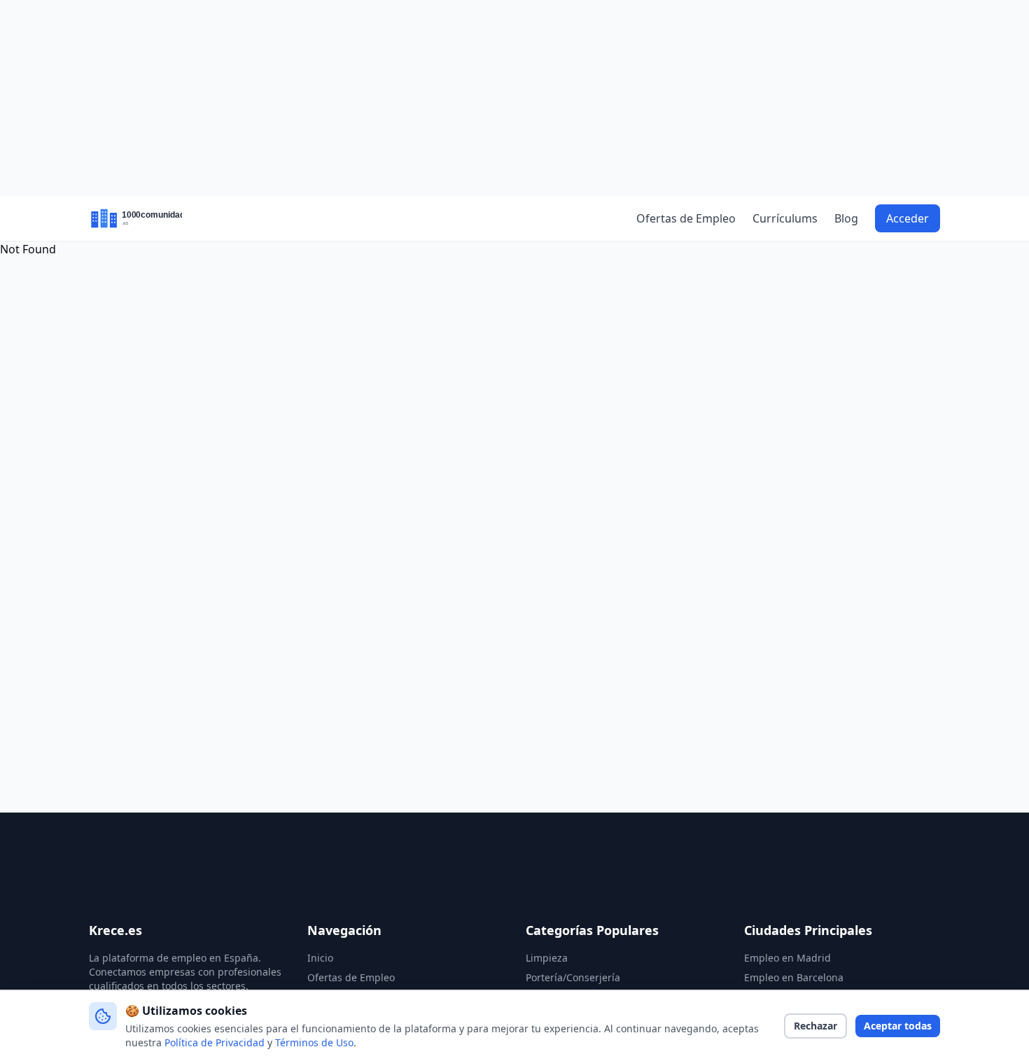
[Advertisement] (514, 98)
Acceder (907, 218)
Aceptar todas (898, 1025)
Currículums (785, 218)
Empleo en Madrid (787, 957)
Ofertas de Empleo (686, 218)
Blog (846, 218)
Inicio (320, 957)
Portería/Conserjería (573, 977)
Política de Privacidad (214, 1042)
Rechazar (815, 1025)
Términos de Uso (314, 1042)
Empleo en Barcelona (794, 977)
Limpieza (547, 957)
